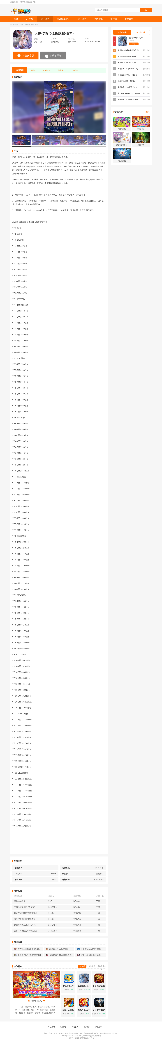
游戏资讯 (98, 19)
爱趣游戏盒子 (63, 19)
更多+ (148, 112)
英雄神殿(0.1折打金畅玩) (138, 38)
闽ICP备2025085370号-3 (84, 1038)
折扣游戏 (45, 19)
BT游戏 (29, 19)
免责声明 (63, 1027)
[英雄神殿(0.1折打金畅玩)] (122, 41)
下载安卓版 (28, 55)
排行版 (113, 19)
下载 (133, 44)
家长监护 (98, 1027)
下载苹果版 (55, 55)
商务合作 (75, 1027)
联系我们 (87, 1027)
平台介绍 (51, 1027)
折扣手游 (35, 24)
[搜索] (140, 9)
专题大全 (129, 19)
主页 (21, 24)
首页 (16, 19)
